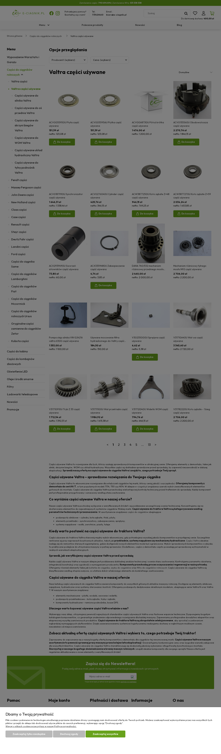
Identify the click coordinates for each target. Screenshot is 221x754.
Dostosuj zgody (69, 734)
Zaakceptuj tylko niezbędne (29, 734)
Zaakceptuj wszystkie (105, 734)
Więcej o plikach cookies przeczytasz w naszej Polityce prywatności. (41, 726)
